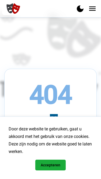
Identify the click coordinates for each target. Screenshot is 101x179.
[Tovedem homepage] (12, 8)
